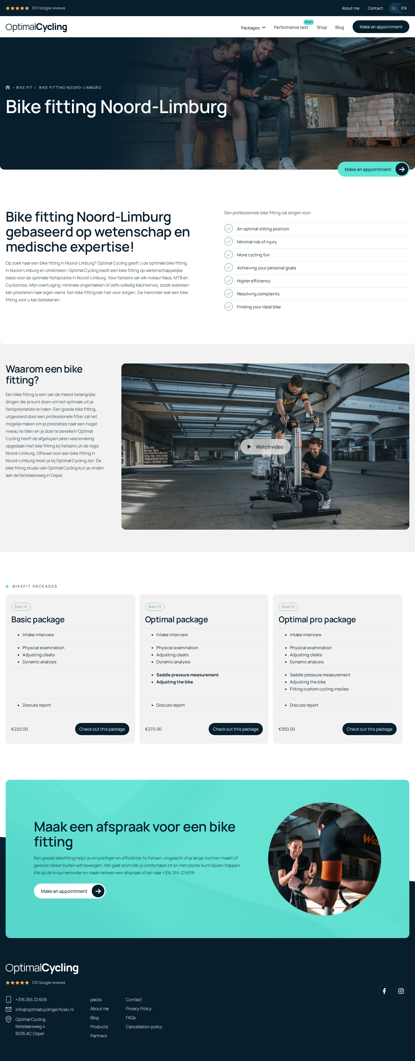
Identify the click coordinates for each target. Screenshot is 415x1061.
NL (394, 8)
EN (404, 8)
